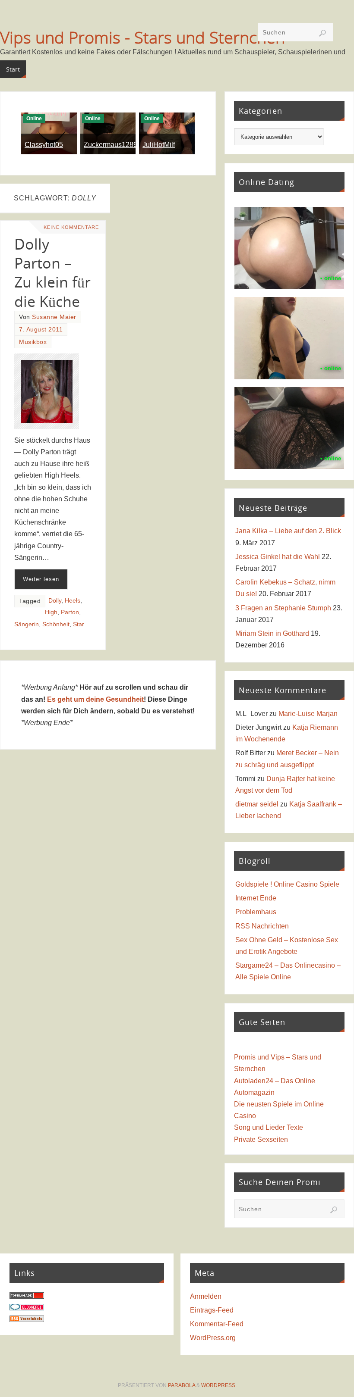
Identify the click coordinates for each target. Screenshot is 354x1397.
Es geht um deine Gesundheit (95, 699)
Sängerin (26, 624)
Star (78, 624)
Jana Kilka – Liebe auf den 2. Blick (288, 530)
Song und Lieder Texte (268, 1127)
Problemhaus (255, 912)
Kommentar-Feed (216, 1324)
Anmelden (205, 1296)
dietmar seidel (256, 804)
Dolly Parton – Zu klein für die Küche (52, 272)
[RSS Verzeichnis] (26, 1319)
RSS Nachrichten (262, 926)
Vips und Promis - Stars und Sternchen (142, 37)
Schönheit (56, 624)
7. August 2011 (41, 329)
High (51, 612)
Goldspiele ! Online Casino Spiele (287, 884)
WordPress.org (213, 1337)
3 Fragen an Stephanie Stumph (283, 608)
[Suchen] (322, 33)
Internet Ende (255, 898)
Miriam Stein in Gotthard (272, 633)
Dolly (54, 600)
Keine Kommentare (71, 227)
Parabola (181, 1385)
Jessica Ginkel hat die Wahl (277, 556)
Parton (70, 612)
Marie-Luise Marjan (308, 713)
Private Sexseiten (261, 1139)
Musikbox (33, 342)
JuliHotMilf (158, 144)
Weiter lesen (41, 579)
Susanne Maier (54, 317)
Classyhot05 (44, 144)
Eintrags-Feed (212, 1310)
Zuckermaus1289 (110, 144)
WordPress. (219, 1385)
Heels (72, 600)
